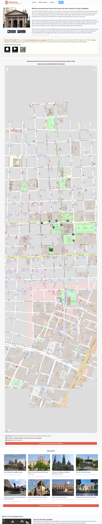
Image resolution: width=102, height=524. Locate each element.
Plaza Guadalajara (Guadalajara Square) (13, 472)
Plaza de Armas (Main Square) (83, 472)
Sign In (61, 2)
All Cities (34, 2)
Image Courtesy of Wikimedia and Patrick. (36, 476)
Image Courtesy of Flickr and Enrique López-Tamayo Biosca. (38, 500)
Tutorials (52, 2)
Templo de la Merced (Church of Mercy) (37, 497)
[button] (51, 249)
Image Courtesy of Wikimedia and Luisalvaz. (60, 476)
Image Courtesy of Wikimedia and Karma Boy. (40, 35)
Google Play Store (15, 42)
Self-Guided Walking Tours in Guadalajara (36, 40)
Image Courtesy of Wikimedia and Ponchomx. (13, 474)
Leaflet (82, 432)
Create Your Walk (43, 2)
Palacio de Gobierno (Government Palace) (38, 472)
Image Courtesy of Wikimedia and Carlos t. (84, 499)
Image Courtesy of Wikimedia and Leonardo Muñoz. (86, 474)
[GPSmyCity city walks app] (13, 2)
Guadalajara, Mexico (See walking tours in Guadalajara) (27, 438)
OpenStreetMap (88, 432)
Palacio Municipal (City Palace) (59, 497)
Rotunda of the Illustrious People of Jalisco (86, 497)
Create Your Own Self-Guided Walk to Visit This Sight (51, 64)
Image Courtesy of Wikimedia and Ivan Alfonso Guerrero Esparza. (63, 500)
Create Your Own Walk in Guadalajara (43, 520)
